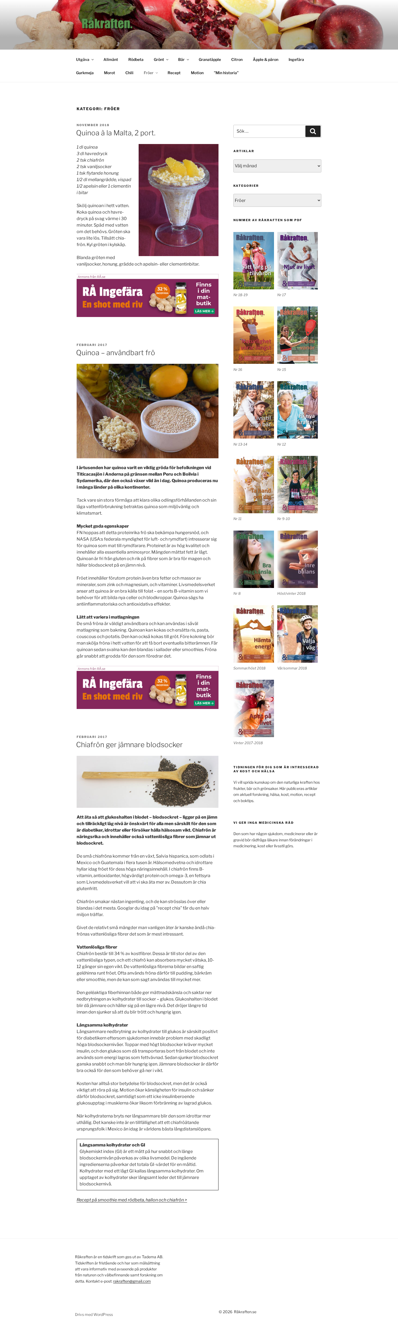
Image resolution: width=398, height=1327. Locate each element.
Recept (174, 72)
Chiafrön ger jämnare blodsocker (129, 744)
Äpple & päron (265, 59)
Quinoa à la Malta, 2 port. (115, 133)
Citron (237, 59)
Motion (197, 72)
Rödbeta (135, 59)
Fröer (149, 72)
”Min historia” (226, 72)
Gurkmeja (85, 72)
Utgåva (82, 59)
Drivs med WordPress (94, 1314)
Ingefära (296, 59)
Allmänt (110, 59)
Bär (181, 59)
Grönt (159, 59)
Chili (129, 72)
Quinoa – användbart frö (115, 352)
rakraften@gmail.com (132, 1281)
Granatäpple (210, 59)
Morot (109, 72)
